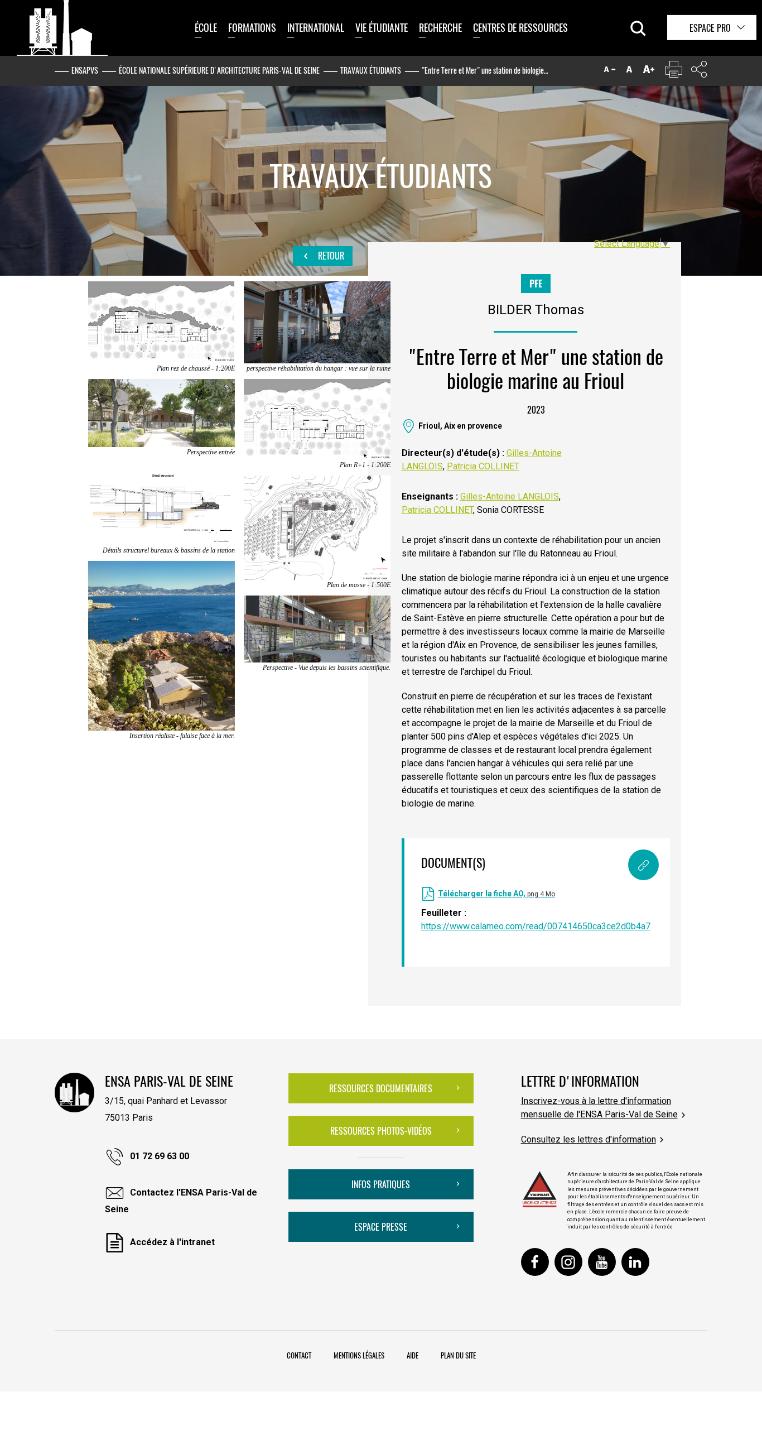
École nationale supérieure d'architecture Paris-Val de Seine (219, 70)
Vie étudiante (381, 27)
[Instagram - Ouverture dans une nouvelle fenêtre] (568, 1262)
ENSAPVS (84, 70)
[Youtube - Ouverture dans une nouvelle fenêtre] (602, 1262)
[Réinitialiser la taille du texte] (629, 71)
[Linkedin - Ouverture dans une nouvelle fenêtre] (635, 1262)
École (206, 27)
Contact (299, 1355)
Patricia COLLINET (483, 466)
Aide (412, 1355)
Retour (330, 255)
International (315, 27)
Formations (252, 27)
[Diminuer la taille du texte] (609, 71)
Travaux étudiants (370, 70)
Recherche (440, 27)
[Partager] (699, 71)
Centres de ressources (520, 27)
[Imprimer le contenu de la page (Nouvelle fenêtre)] (673, 71)
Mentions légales (359, 1355)
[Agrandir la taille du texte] (648, 71)
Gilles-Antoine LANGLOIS (509, 496)
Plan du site (458, 1355)
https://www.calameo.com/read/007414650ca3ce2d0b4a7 (535, 926)
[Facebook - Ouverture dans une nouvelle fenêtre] (535, 1262)
